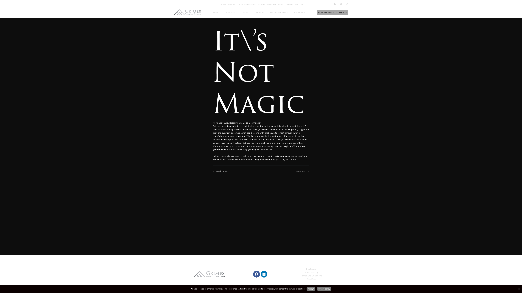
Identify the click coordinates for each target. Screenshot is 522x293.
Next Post (302, 171)
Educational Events (279, 12)
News (245, 12)
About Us (260, 12)
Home (215, 12)
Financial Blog (221, 123)
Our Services (229, 12)
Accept (311, 289)
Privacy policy (324, 289)
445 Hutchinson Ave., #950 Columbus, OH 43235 (280, 4)
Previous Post (221, 171)
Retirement (234, 123)
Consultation (299, 12)
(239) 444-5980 (288, 159)
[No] (518, 289)
